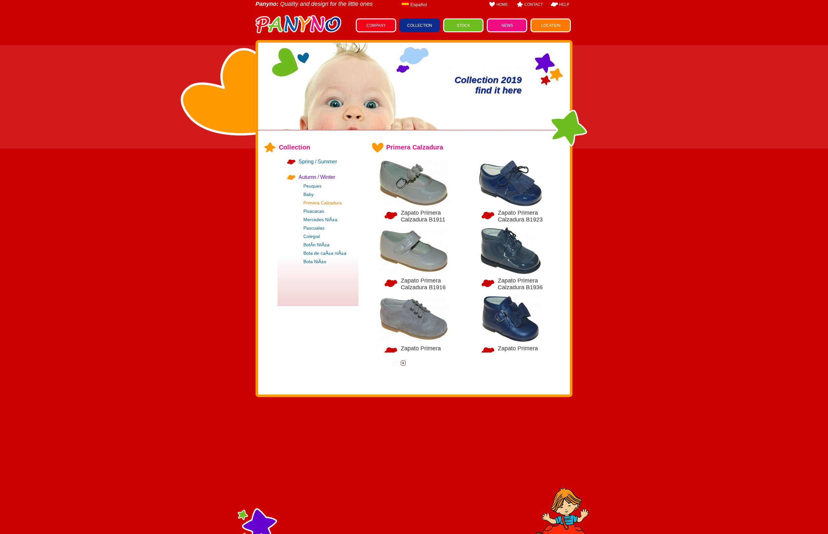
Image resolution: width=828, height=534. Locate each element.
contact (533, 4)
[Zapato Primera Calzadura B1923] (510, 183)
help (564, 4)
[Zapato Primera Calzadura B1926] (510, 318)
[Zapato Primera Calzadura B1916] (413, 251)
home (502, 4)
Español (418, 4)
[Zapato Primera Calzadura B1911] (413, 183)
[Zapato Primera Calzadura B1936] (510, 251)
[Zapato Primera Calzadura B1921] (413, 318)
